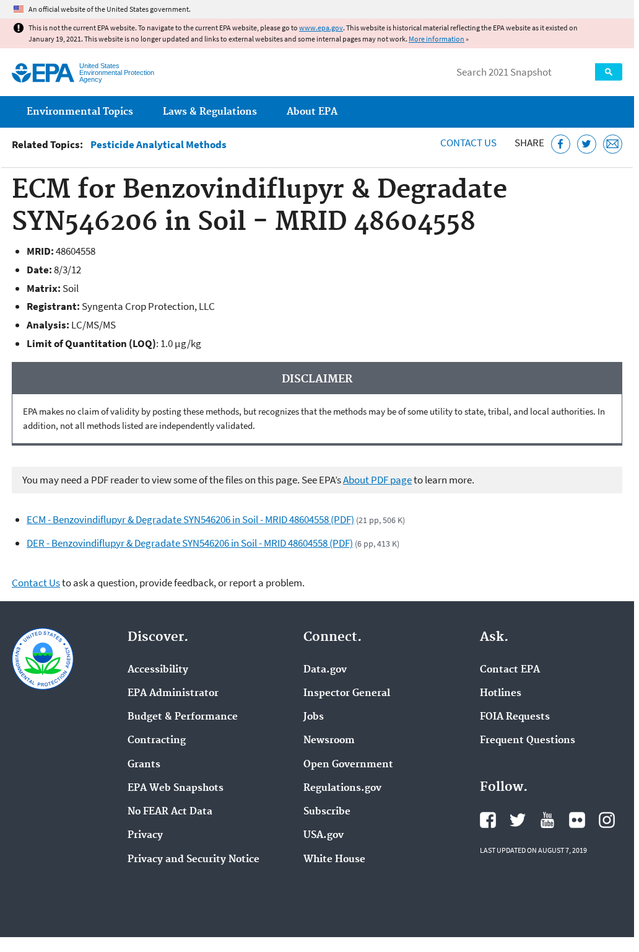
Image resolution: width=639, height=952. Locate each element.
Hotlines (500, 693)
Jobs (313, 717)
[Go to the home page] (43, 72)
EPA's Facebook (488, 820)
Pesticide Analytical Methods (158, 144)
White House (334, 859)
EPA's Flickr (577, 820)
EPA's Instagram (607, 820)
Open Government (348, 764)
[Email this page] (612, 144)
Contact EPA (510, 670)
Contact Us (468, 142)
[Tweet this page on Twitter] (586, 144)
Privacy (145, 835)
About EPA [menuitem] (312, 112)
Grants (144, 764)
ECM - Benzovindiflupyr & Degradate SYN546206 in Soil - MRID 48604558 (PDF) (190, 519)
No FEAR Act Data (170, 812)
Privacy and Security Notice (193, 859)
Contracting (157, 740)
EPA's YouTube (547, 820)
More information (436, 38)
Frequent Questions (527, 740)
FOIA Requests (515, 717)
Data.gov (325, 670)
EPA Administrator (173, 693)
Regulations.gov (342, 788)
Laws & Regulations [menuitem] (210, 112)
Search (608, 72)
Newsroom (329, 740)
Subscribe (326, 812)
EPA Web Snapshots (176, 788)
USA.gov (323, 835)
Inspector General (346, 693)
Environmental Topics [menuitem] (80, 112)
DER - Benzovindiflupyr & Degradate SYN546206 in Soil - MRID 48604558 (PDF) (190, 543)
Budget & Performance (183, 717)
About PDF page (377, 480)
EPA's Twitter (518, 820)
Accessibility (158, 670)
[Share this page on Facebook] (560, 144)
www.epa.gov (321, 27)
